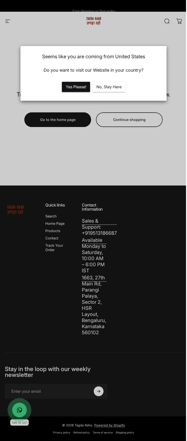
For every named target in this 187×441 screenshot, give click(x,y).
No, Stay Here (109, 87)
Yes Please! (76, 87)
